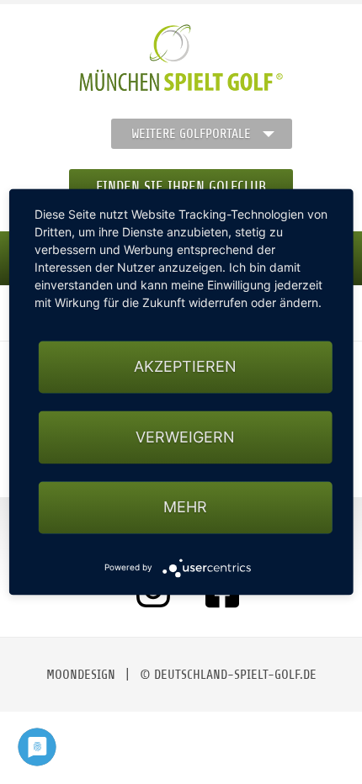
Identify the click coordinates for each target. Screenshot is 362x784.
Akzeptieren (185, 367)
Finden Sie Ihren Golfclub (181, 186)
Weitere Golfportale (191, 133)
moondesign (80, 674)
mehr (185, 507)
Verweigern (185, 437)
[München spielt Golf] (181, 58)
